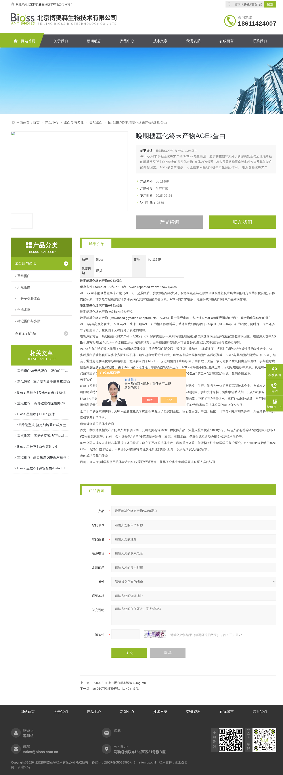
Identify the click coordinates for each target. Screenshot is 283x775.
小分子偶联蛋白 (28, 298)
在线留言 (227, 41)
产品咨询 (169, 222)
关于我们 (61, 41)
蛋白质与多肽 (74, 122)
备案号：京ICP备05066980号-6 (114, 762)
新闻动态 (94, 41)
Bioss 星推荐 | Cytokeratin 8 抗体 (41, 392)
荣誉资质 (193, 41)
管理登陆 (24, 767)
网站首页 (28, 41)
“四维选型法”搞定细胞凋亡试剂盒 (41, 425)
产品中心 (127, 41)
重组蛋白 (24, 276)
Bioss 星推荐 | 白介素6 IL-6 (37, 446)
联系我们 (260, 41)
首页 (36, 122)
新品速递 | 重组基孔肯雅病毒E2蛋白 (43, 381)
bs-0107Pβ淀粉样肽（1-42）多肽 (115, 688)
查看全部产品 (25, 333)
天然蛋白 (96, 122)
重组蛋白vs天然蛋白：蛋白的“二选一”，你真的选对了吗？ (43, 371)
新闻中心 (127, 712)
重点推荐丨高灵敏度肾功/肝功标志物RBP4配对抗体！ (43, 436)
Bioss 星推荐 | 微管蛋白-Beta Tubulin (43, 468)
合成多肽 (24, 310)
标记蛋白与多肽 (28, 321)
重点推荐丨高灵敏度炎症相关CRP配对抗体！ (43, 403)
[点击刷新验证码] (155, 634)
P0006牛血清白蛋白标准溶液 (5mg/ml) (119, 683)
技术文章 (160, 41)
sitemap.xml (147, 762)
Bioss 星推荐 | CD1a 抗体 (36, 414)
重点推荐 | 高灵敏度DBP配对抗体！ (43, 457)
